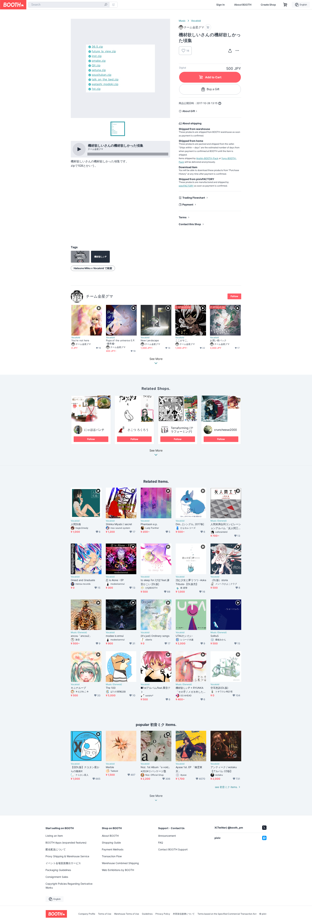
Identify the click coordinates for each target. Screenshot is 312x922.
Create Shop (268, 4)
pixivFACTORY (186, 185)
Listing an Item (54, 835)
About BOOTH (242, 4)
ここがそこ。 (182, 340)
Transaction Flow (112, 856)
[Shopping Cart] (285, 4)
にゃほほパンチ (94, 430)
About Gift (188, 111)
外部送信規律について (184, 914)
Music (182, 20)
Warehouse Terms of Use (126, 914)
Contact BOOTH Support (173, 849)
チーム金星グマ (99, 296)
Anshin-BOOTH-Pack (207, 158)
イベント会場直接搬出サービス (63, 863)
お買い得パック (218, 340)
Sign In (220, 4)
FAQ (160, 842)
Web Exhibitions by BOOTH (118, 869)
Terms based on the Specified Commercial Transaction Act (227, 914)
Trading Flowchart (193, 197)
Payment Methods (112, 849)
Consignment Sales (57, 876)
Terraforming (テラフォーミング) (182, 429)
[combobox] (68, 5)
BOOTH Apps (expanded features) (66, 842)
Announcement (167, 835)
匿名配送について (56, 849)
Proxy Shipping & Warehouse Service (67, 856)
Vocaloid (196, 20)
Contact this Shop (190, 224)
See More (156, 450)
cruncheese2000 (225, 430)
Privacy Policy (162, 914)
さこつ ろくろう (138, 430)
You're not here (80, 340)
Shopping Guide (111, 842)
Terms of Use (104, 914)
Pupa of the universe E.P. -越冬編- (120, 342)
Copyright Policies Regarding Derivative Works (69, 885)
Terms (183, 217)
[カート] (208, 27)
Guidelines (147, 914)
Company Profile (86, 914)
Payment (187, 204)
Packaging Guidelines (58, 869)
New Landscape (150, 340)
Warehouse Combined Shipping (120, 863)
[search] (106, 4)
